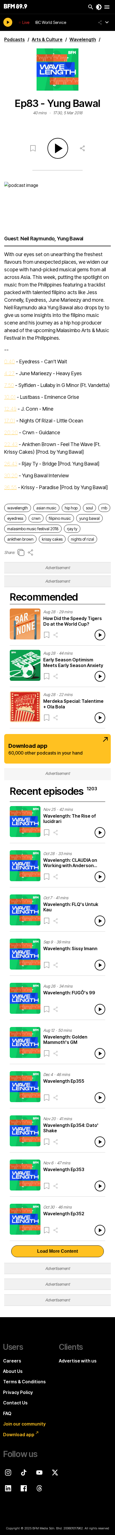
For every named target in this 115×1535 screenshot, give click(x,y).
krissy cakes (52, 539)
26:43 (10, 464)
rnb (104, 507)
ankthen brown (20, 539)
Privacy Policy (18, 1392)
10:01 (10, 397)
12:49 (10, 409)
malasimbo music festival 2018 (33, 528)
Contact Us (15, 1403)
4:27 (9, 373)
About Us (13, 1371)
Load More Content (57, 1251)
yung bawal (89, 518)
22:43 (11, 444)
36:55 (10, 487)
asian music (46, 507)
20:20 (11, 432)
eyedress (15, 518)
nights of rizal (82, 539)
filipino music (60, 518)
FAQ (7, 1413)
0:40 (9, 361)
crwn (36, 518)
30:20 (11, 475)
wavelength (17, 507)
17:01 (9, 421)
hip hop (71, 507)
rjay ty (72, 528)
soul (89, 507)
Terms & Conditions (24, 1381)
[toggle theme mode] (98, 7)
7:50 (9, 385)
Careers (12, 1361)
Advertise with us (78, 1361)
